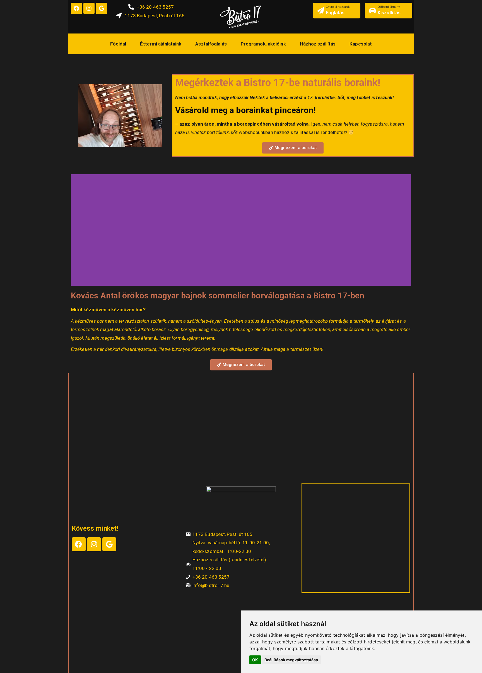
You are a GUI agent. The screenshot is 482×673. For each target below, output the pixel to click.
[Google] (101, 8)
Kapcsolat (361, 44)
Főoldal (118, 44)
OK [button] (255, 659)
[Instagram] (89, 8)
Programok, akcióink (263, 44)
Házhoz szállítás (318, 44)
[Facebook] (76, 8)
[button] (293, 148)
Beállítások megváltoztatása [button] (291, 659)
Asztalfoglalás (210, 44)
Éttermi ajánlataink (160, 44)
